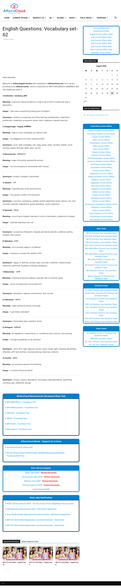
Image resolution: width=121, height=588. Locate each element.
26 (97, 93)
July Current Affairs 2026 (101, 37)
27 (102, 93)
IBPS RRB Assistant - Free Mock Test (22, 407)
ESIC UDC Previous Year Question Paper (101, 318)
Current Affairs (20, 18)
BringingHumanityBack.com (98, 115)
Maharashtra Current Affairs (101, 173)
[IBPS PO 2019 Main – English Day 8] (67, 553)
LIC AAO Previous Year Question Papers (101, 290)
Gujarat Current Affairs (101, 152)
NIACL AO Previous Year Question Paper (101, 321)
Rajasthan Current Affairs (101, 198)
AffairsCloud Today (101, 31)
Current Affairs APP (101, 28)
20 (102, 89)
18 (91, 89)
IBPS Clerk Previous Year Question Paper (101, 245)
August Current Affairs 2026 (101, 34)
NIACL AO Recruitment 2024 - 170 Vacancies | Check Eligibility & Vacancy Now (40, 503)
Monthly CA (38, 18)
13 (102, 84)
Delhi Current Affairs (101, 146)
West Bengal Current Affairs (101, 219)
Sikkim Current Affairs (101, 201)
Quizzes (60, 18)
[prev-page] (4, 569)
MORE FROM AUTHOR (30, 542)
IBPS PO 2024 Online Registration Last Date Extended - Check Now (35, 525)
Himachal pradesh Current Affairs (101, 158)
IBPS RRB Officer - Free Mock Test (21, 402)
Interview (101, 18)
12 (97, 84)
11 (91, 84)
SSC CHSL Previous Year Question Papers (101, 341)
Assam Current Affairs (101, 137)
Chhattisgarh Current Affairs (101, 143)
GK (50, 18)
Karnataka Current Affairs (101, 167)
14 (107, 84)
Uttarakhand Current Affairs (101, 216)
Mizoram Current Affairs (101, 186)
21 (107, 89)
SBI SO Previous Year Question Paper (101, 239)
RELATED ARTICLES (11, 542)
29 (112, 93)
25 (91, 93)
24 (86, 93)
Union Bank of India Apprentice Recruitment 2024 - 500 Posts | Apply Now (38, 514)
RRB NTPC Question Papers (101, 338)
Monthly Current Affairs (101, 52)
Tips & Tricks (85, 18)
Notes (72, 18)
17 (86, 89)
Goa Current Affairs (101, 149)
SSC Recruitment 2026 (41, 485)
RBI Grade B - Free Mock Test (19, 429)
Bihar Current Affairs (101, 140)
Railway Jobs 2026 (41, 481)
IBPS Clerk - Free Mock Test (18, 424)
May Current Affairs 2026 (101, 43)
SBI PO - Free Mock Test (17, 418)
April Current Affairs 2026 (101, 46)
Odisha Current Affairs (101, 192)
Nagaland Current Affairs (101, 189)
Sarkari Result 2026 (41, 489)
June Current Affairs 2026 (101, 40)
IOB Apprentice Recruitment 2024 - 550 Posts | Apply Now (32, 509)
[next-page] (7, 569)
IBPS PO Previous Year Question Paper (101, 242)
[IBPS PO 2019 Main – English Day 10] (15, 553)
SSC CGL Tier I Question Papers (101, 344)
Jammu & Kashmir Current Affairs (101, 161)
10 (86, 84)
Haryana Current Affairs (101, 155)
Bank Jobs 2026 (41, 473)
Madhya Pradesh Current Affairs (101, 176)
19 (97, 89)
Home (6, 18)
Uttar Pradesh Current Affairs (101, 213)
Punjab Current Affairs (101, 195)
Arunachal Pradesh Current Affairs (101, 134)
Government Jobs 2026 (41, 477)
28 (107, 93)
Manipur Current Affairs (101, 180)
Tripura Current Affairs (101, 210)
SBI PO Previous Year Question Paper (101, 233)
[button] (115, 18)
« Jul (84, 101)
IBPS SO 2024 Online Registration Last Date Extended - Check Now (35, 520)
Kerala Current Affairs (101, 170)
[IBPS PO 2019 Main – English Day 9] (41, 553)
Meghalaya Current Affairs (101, 183)
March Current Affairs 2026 (101, 49)
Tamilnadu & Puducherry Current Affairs (101, 204)
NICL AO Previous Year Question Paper (101, 304)
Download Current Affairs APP (20, 447)
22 (112, 89)
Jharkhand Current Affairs (101, 164)
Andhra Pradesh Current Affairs (101, 131)
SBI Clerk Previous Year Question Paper (101, 236)
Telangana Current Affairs (101, 207)
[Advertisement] (41, 59)
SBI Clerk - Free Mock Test (18, 413)
